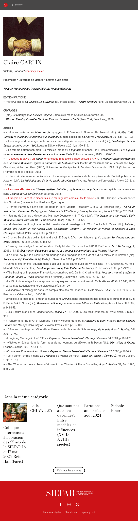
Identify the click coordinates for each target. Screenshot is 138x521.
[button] (132, 5)
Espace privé (88, 512)
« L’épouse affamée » (19, 189)
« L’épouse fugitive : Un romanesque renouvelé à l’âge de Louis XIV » (52, 158)
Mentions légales (52, 512)
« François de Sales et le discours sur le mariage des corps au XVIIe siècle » (51, 198)
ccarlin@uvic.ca (34, 71)
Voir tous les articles (69, 470)
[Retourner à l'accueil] (13, 5)
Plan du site (71, 512)
